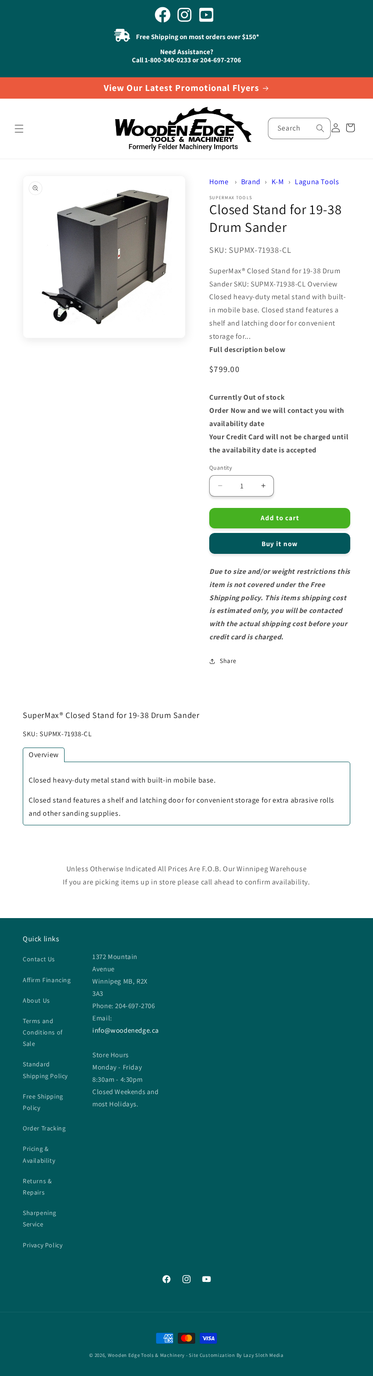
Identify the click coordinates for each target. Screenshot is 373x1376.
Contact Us (39, 959)
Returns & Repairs (37, 1186)
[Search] (320, 128)
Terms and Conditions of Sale (43, 1032)
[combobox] (299, 128)
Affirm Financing (47, 980)
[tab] (44, 755)
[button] (19, 129)
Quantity (220, 468)
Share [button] (228, 661)
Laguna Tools (317, 181)
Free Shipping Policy (43, 1102)
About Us (36, 1000)
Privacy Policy (42, 1245)
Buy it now (280, 543)
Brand (251, 181)
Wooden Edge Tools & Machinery (146, 1355)
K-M (278, 181)
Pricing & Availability (39, 1154)
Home (218, 181)
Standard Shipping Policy (45, 1070)
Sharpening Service (39, 1218)
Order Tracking (44, 1128)
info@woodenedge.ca (125, 1030)
